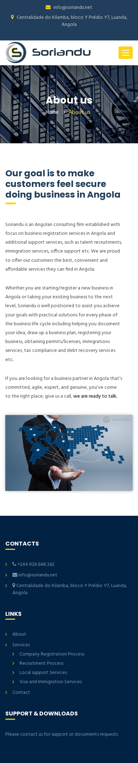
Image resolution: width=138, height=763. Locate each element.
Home (52, 112)
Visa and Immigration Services (50, 682)
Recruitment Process (41, 663)
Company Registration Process (51, 654)
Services (21, 645)
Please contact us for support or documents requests (61, 734)
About (19, 634)
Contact (21, 693)
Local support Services (43, 673)
